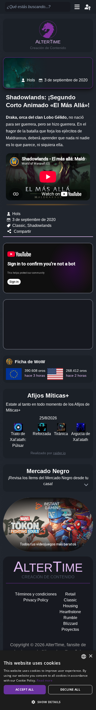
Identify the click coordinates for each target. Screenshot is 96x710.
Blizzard (70, 623)
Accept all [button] (25, 689)
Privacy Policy (35, 600)
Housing (70, 606)
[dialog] (48, 680)
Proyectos (70, 629)
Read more (44, 680)
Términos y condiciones (36, 594)
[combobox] (83, 656)
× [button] (90, 656)
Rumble (70, 618)
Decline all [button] (70, 689)
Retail (70, 594)
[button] (48, 701)
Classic (70, 600)
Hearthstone (70, 612)
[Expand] (86, 485)
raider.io (59, 453)
